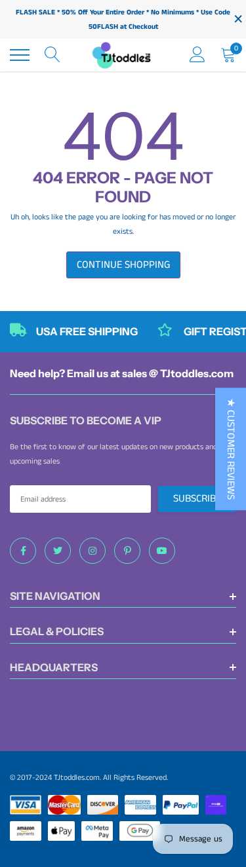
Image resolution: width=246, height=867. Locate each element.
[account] (197, 54)
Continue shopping (123, 264)
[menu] (20, 55)
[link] (23, 551)
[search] (52, 55)
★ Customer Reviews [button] (230, 449)
